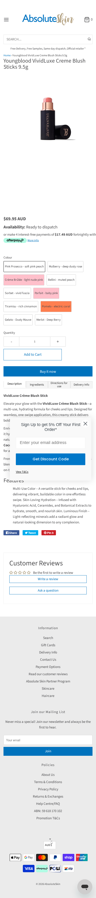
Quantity (9, 332)
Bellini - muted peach (61, 280)
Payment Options (48, 666)
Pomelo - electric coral (56, 306)
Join (48, 751)
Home (7, 55)
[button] (48, 122)
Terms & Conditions (48, 782)
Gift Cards (48, 645)
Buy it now (48, 371)
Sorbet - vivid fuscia (17, 293)
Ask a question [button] (48, 590)
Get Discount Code (51, 459)
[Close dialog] (85, 423)
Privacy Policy (48, 789)
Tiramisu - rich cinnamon (21, 306)
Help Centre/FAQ (48, 803)
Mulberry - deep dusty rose (65, 266)
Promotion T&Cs (48, 818)
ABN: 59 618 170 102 (48, 811)
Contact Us (48, 659)
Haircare (48, 695)
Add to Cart (32, 354)
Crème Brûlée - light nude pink (24, 280)
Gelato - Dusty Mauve (18, 320)
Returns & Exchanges (48, 796)
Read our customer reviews (48, 674)
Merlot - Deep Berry (48, 320)
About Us (48, 774)
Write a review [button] (48, 579)
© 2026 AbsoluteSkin (48, 884)
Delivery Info (48, 652)
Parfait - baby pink (46, 293)
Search (48, 637)
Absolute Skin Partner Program (48, 681)
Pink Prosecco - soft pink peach (24, 266)
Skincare (48, 688)
